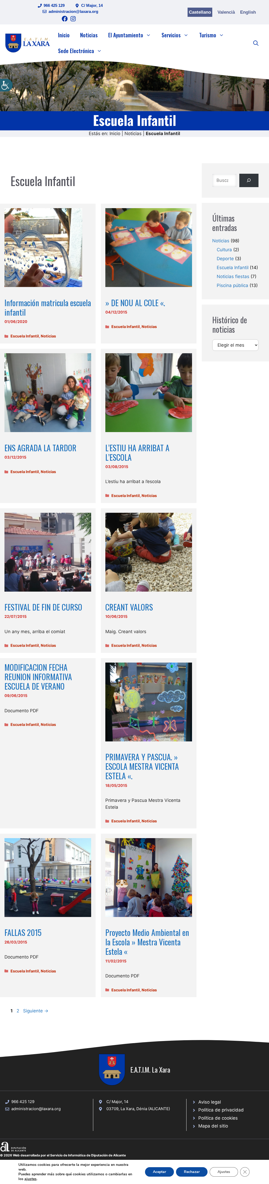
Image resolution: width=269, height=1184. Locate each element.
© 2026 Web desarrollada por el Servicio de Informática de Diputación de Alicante (63, 1155)
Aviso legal (209, 1102)
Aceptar (159, 1171)
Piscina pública (232, 285)
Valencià (226, 12)
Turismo (207, 35)
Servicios (171, 35)
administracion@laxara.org (73, 11)
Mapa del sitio (213, 1126)
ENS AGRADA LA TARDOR (40, 448)
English (248, 12)
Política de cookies (218, 1118)
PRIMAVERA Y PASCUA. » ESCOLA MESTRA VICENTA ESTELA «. (142, 766)
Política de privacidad (221, 1110)
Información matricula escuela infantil (47, 307)
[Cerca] (248, 180)
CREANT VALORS (129, 607)
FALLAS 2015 (23, 932)
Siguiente (35, 1010)
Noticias (89, 35)
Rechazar (192, 1171)
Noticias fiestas (233, 276)
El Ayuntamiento (125, 35)
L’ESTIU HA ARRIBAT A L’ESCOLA (137, 452)
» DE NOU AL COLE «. (135, 303)
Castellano (200, 12)
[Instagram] (73, 19)
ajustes (30, 1179)
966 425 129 (54, 5)
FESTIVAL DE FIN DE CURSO (43, 607)
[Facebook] (65, 19)
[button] (256, 43)
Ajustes (224, 1171)
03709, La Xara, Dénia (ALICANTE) (138, 1108)
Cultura (224, 249)
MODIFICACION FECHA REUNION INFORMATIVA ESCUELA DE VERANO (38, 676)
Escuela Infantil (25, 336)
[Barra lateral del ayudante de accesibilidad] (6, 85)
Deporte (225, 258)
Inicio (64, 35)
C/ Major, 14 (92, 5)
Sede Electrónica (76, 51)
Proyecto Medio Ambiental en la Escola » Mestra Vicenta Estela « (147, 941)
